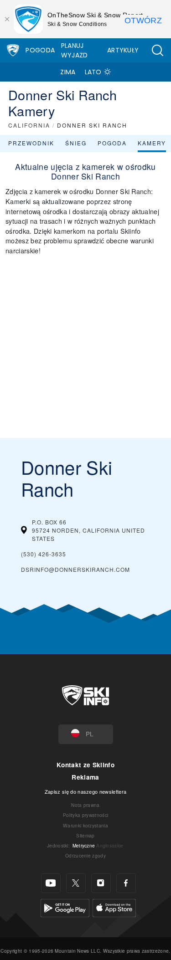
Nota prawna (85, 804)
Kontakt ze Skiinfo (85, 764)
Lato (93, 72)
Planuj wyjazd (74, 50)
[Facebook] (126, 883)
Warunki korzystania (85, 825)
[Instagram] (101, 883)
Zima (67, 72)
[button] (157, 50)
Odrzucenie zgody (85, 855)
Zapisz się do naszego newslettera (86, 791)
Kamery (152, 143)
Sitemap (85, 835)
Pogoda (40, 50)
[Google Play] (65, 906)
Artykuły (123, 50)
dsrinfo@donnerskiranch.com (75, 569)
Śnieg (76, 143)
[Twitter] (76, 883)
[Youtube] (51, 883)
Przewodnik (31, 143)
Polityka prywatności (85, 814)
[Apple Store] (114, 906)
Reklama (85, 777)
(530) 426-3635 (43, 554)
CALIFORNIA (29, 125)
